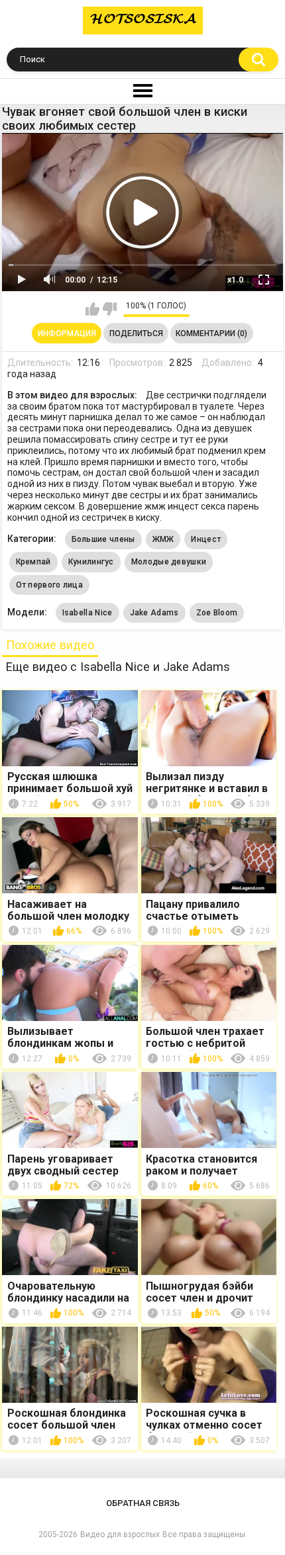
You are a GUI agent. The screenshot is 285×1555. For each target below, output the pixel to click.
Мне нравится (92, 309)
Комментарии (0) (211, 333)
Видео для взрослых (120, 1534)
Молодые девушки (169, 561)
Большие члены (103, 539)
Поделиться (136, 333)
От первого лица (50, 585)
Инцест (206, 539)
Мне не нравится (110, 309)
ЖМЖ (163, 539)
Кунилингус (91, 561)
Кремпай (33, 561)
